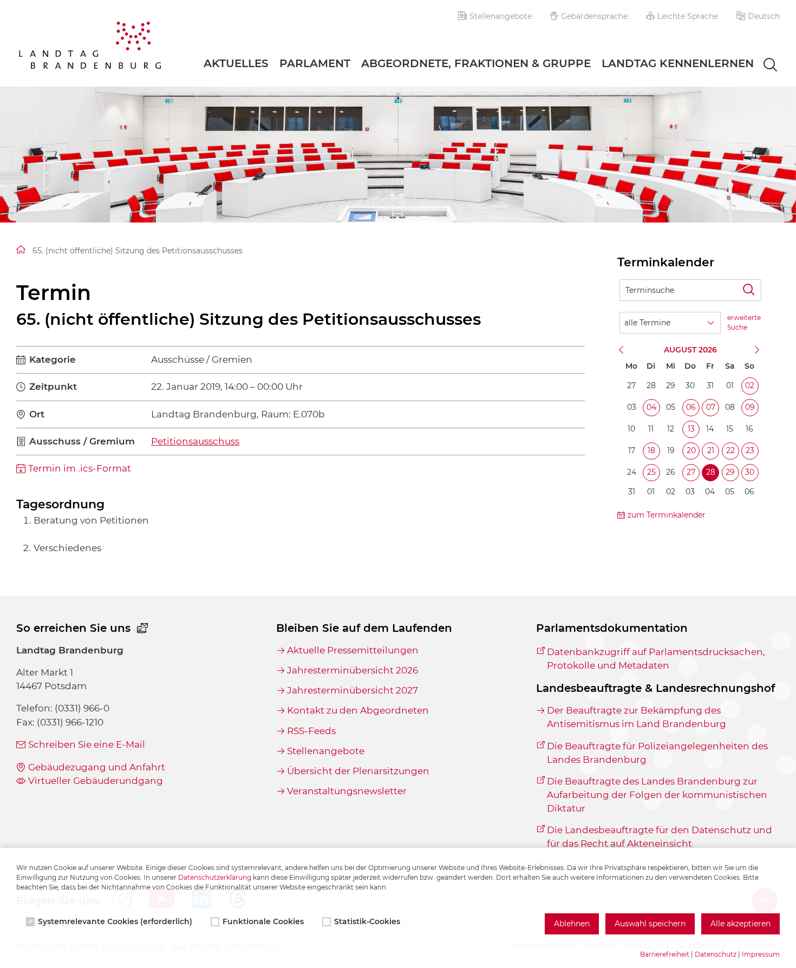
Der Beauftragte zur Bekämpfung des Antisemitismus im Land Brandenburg (636, 717)
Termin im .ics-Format (79, 468)
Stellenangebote (500, 16)
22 (730, 450)
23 (750, 450)
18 (651, 450)
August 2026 (690, 350)
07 (710, 407)
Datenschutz (715, 954)
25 (651, 472)
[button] (758, 16)
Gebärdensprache (594, 16)
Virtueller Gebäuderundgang (95, 780)
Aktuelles (236, 63)
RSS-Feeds (311, 730)
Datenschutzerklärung (214, 877)
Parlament (314, 63)
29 (730, 472)
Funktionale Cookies (263, 921)
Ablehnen (572, 923)
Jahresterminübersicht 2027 (352, 690)
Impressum (761, 954)
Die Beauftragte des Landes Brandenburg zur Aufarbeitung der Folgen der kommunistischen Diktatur (657, 795)
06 (691, 407)
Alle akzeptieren (740, 923)
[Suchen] (750, 290)
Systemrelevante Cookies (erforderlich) (115, 921)
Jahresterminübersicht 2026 (352, 670)
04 (651, 407)
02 (749, 385)
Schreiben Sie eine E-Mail (86, 744)
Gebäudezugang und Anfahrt (96, 767)
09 (750, 407)
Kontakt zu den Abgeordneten (358, 710)
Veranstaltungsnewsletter (347, 791)
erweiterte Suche (744, 322)
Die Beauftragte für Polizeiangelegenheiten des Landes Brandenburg (657, 753)
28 (710, 472)
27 (691, 472)
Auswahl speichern (650, 923)
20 (691, 450)
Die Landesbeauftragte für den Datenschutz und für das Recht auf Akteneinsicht (659, 837)
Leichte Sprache (687, 16)
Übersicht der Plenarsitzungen (358, 771)
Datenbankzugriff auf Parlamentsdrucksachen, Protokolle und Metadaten (656, 658)
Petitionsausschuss (195, 441)
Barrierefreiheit (664, 954)
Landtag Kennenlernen (678, 63)
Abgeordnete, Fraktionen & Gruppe (476, 63)
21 (710, 450)
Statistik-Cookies (367, 921)
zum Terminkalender (667, 515)
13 (691, 429)
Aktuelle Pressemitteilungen (353, 650)
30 (749, 472)
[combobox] (760, 65)
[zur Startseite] (90, 47)
